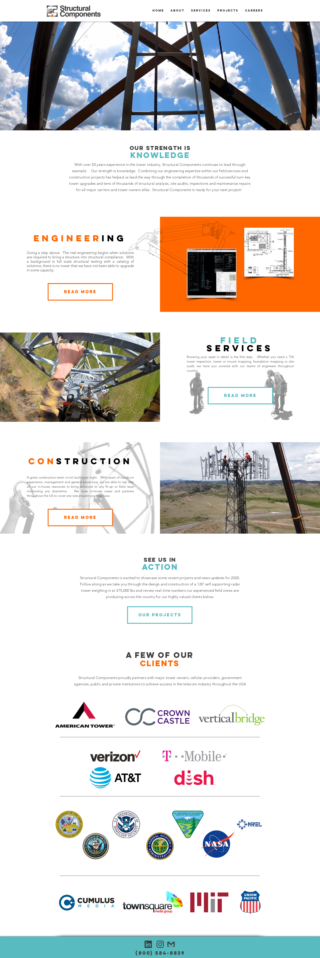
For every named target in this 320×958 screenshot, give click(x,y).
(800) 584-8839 (160, 953)
